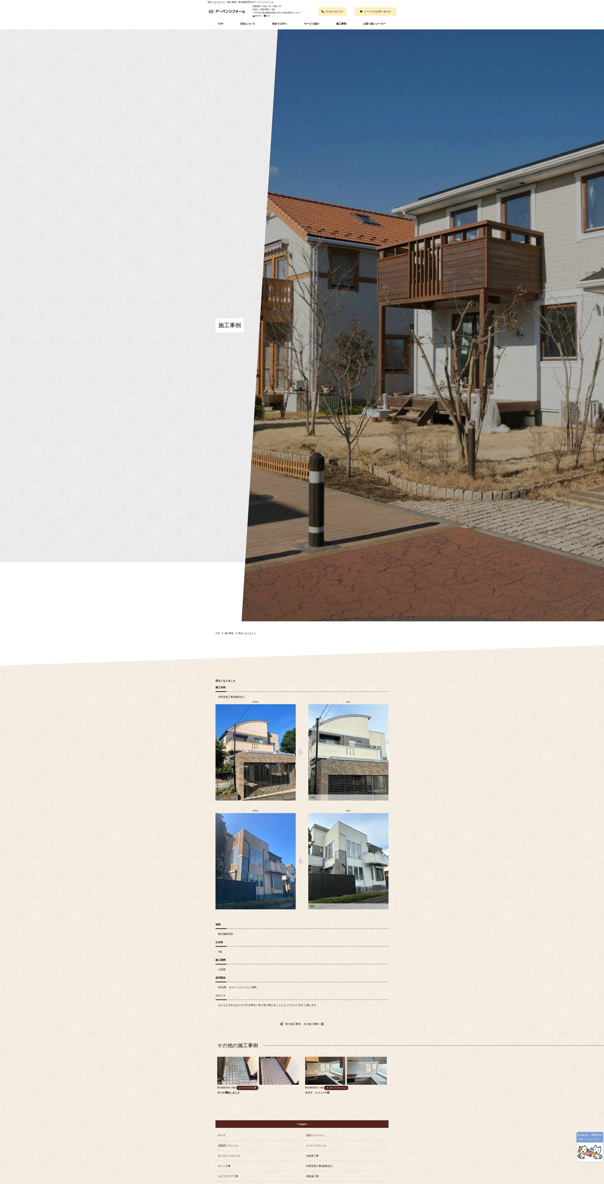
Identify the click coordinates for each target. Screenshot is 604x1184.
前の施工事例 (292, 1024)
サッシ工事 (224, 1166)
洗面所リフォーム (228, 1145)
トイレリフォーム (316, 1145)
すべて (222, 1135)
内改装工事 (312, 1155)
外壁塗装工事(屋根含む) (319, 1166)
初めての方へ (279, 23)
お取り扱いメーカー (374, 23)
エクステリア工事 (228, 1176)
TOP (220, 23)
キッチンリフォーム (229, 1155)
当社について (247, 23)
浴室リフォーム (315, 1135)
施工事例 (341, 23)
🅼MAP (266, 16)
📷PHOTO (257, 16)
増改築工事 (312, 1176)
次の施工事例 (311, 1024)
